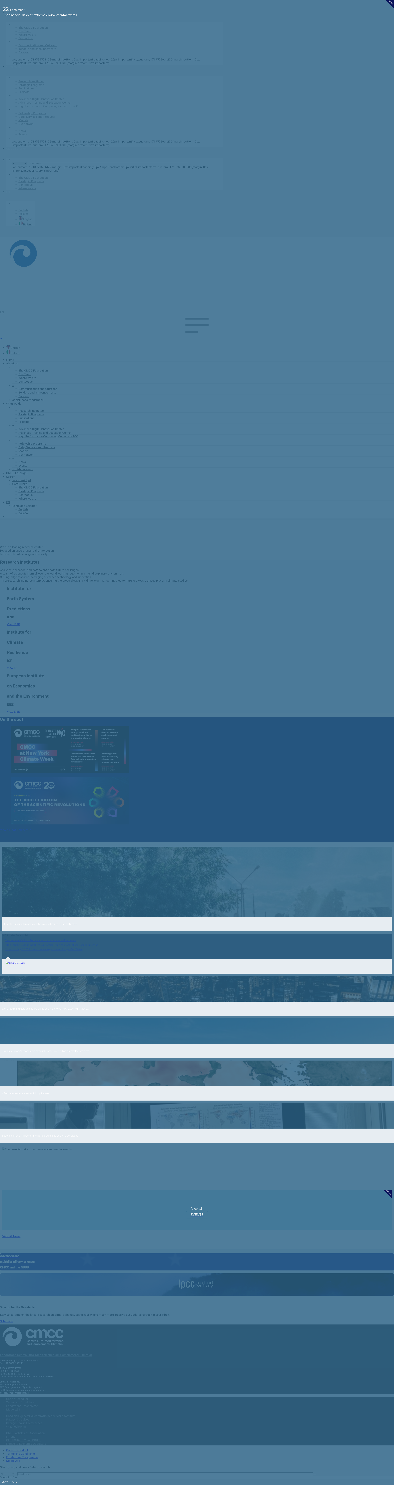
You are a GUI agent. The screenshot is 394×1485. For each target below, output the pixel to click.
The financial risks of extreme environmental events (40, 15)
